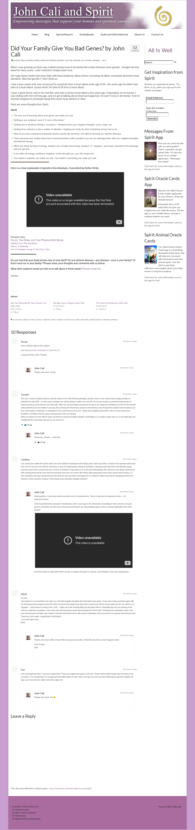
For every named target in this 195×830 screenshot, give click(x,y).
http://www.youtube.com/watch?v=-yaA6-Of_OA (40, 350)
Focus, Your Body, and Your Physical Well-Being (37, 240)
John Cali (68, 60)
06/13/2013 (127, 459)
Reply (135, 341)
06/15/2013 (127, 341)
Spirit (78, 319)
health (53, 319)
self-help (88, 60)
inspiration (60, 60)
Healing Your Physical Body (24, 243)
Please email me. (92, 268)
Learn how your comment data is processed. (70, 788)
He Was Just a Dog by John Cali (68, 303)
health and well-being (48, 60)
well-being (114, 319)
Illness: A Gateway (19, 246)
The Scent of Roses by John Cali (111, 303)
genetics (39, 319)
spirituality (95, 60)
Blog (23, 60)
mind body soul (78, 60)
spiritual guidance (96, 319)
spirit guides (84, 319)
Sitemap (177, 806)
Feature (32, 319)
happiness (46, 319)
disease (26, 319)
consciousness (17, 319)
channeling (29, 60)
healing (36, 60)
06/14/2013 (127, 394)
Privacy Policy (165, 806)
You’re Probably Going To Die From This (30, 249)
